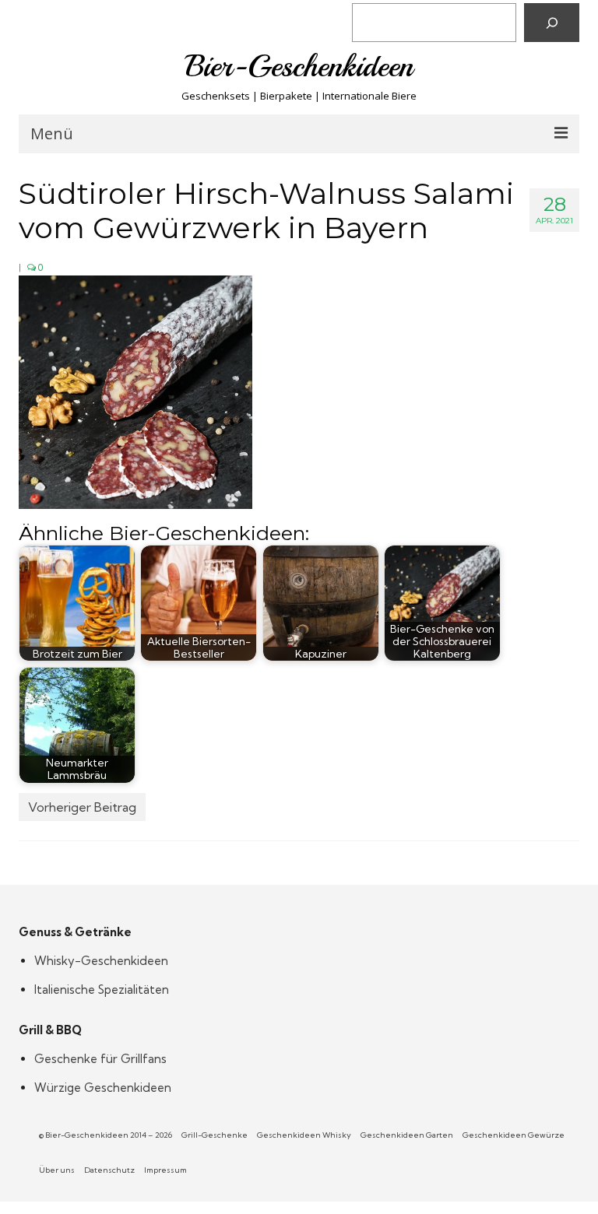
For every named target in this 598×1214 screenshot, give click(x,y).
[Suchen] (551, 22)
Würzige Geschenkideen (102, 1087)
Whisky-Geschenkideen (101, 960)
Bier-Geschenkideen (299, 66)
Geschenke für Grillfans (100, 1058)
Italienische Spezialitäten (101, 989)
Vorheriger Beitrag (82, 807)
